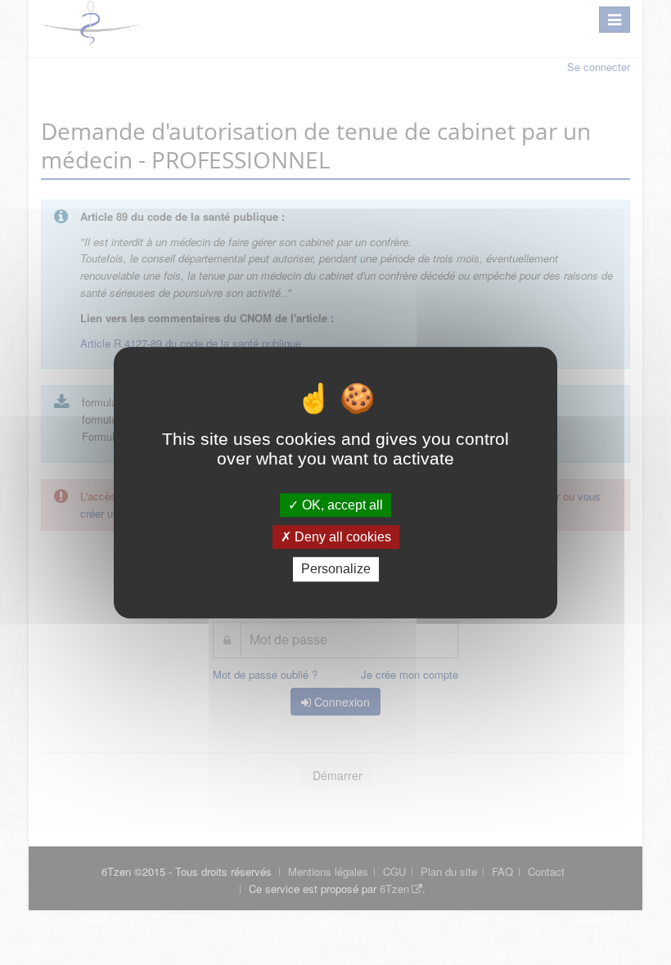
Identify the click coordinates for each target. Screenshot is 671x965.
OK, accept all (341, 505)
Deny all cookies (341, 537)
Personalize (336, 570)
